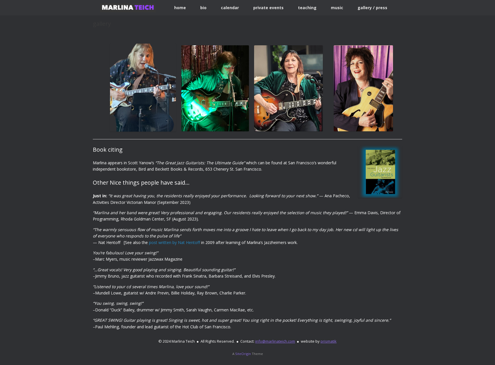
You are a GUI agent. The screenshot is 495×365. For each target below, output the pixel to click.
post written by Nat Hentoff (174, 242)
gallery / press (372, 7)
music (337, 7)
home (180, 7)
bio (203, 7)
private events (268, 7)
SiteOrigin (243, 354)
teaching (307, 7)
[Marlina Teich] (128, 8)
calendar (230, 7)
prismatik (329, 341)
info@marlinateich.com (275, 341)
